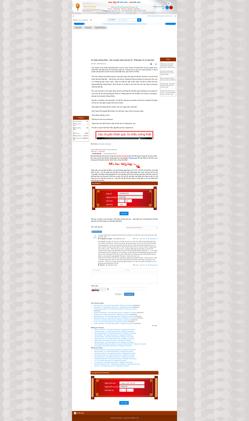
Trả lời (137, 238)
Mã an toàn (95, 286)
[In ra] (155, 64)
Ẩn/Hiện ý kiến (97, 231)
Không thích (153, 238)
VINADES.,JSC (134, 418)
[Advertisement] (124, 44)
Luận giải (124, 213)
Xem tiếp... (155, 325)
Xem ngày (124, 403)
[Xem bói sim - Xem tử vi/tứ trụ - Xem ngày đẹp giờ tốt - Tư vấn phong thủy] (77, 7)
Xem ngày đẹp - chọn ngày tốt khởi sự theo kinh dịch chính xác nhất (167, 85)
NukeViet (119, 418)
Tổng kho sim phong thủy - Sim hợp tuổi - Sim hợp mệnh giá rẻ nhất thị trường (167, 65)
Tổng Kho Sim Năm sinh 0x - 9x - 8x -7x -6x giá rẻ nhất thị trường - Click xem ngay (168, 92)
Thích (143, 238)
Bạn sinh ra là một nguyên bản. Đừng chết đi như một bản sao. (125, 24)
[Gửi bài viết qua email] (150, 64)
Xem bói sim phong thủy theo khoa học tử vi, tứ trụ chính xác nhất (167, 72)
